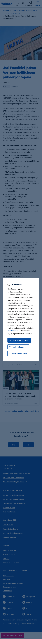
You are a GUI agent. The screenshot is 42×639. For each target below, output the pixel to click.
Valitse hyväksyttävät (18, 347)
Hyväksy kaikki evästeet (19, 340)
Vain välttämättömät (18, 353)
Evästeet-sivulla (14, 331)
